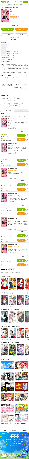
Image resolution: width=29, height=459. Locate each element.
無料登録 (26, 2)
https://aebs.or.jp (9, 457)
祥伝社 (7, 47)
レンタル (12, 53)
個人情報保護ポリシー (19, 443)
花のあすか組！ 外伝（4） (13, 193)
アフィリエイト (8, 443)
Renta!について (8, 439)
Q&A (16, 439)
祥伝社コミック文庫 (10, 57)
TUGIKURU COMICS (20, 355)
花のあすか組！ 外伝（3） (13, 168)
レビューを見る (14, 91)
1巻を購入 (21, 29)
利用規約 (13, 443)
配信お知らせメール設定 (14, 37)
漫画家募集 (8, 447)
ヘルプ (13, 439)
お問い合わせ (21, 439)
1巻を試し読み (14, 25)
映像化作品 (15, 51)
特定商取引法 (11, 445)
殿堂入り (17, 53)
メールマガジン (20, 441)
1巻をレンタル (7, 29)
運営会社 (21, 447)
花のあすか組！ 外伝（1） (13, 119)
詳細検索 (24, 430)
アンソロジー (3, 355)
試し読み (22, 131)
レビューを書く (14, 18)
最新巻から (7, 116)
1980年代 (8, 55)
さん (12, 81)
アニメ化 (8, 53)
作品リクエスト (8, 441)
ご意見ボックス (14, 441)
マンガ (7, 49)
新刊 (5, 430)
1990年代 (13, 55)
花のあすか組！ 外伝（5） (13, 218)
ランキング (14, 430)
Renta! (2, 272)
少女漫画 (16, 13)
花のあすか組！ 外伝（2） (13, 143)
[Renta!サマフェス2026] (7, 2)
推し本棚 (8, 34)
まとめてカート (24, 116)
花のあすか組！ (9, 59)
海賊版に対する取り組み (15, 447)
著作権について (17, 445)
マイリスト (22, 34)
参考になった (18, 87)
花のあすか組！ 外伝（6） (13, 244)
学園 (11, 51)
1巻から (2, 116)
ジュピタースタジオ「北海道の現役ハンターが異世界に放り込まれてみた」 (12, 355)
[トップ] (3, 2)
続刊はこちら (14, 39)
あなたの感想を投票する (14, 105)
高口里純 (11, 11)
